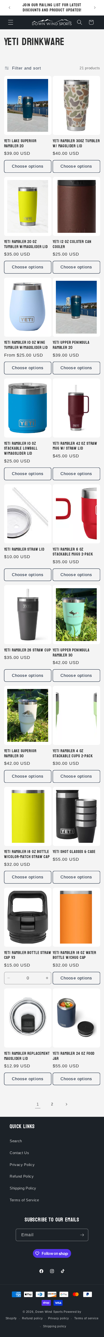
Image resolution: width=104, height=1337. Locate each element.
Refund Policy (22, 1176)
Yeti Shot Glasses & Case (74, 851)
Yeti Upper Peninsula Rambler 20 (71, 345)
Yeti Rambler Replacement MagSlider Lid (27, 1056)
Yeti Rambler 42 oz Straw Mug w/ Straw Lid (75, 446)
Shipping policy (54, 1326)
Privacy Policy (22, 1165)
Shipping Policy (23, 1188)
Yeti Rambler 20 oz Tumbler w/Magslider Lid (26, 244)
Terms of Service (24, 1200)
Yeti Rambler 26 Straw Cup (27, 650)
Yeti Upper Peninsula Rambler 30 (71, 653)
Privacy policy (58, 1318)
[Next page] (66, 1104)
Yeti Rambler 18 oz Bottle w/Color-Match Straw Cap (27, 854)
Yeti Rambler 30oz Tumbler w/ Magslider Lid (76, 144)
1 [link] (38, 1104)
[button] (10, 22)
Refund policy (32, 1318)
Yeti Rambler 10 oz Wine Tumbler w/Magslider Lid (26, 345)
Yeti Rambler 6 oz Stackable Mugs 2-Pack (73, 552)
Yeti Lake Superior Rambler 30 (20, 754)
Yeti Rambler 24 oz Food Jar (74, 1056)
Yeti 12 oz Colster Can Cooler (72, 244)
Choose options (28, 166)
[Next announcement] (94, 7)
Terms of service (86, 1318)
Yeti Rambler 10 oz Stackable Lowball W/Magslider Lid (21, 448)
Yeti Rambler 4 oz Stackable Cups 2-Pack (73, 754)
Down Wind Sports (49, 1312)
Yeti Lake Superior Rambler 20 (20, 144)
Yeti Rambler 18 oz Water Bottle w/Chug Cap (74, 955)
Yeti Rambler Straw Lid (24, 549)
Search (16, 1141)
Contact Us (19, 1153)
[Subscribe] (82, 1235)
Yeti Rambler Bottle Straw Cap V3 (27, 955)
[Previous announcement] (9, 7)
